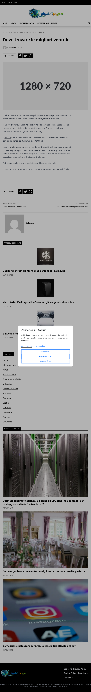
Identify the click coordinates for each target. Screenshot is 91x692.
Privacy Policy (39, 346)
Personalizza (45, 352)
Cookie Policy (26, 346)
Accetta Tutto (45, 361)
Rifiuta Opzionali (45, 356)
